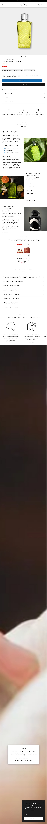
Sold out (22, 80)
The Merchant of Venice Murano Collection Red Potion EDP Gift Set (23, 260)
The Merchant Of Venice (8, 59)
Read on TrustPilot (19, 760)
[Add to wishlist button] (43, 80)
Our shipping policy (11, 340)
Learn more (5, 231)
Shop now (32, 342)
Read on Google (28, 760)
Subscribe (33, 818)
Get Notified (23, 84)
